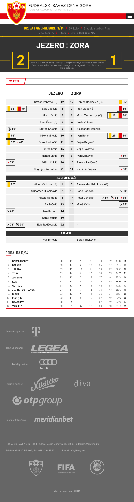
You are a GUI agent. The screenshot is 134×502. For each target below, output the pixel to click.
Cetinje (17, 286)
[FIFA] (66, 468)
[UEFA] (97, 468)
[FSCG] (36, 468)
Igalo (15, 294)
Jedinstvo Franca (23, 290)
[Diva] (82, 384)
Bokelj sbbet (20, 261)
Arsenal (17, 277)
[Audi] (48, 364)
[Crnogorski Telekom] (36, 331)
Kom (14, 281)
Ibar (14, 298)
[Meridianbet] (54, 420)
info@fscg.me (77, 450)
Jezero (16, 269)
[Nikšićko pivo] (45, 384)
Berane (16, 265)
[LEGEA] (49, 348)
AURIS (77, 491)
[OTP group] (37, 400)
